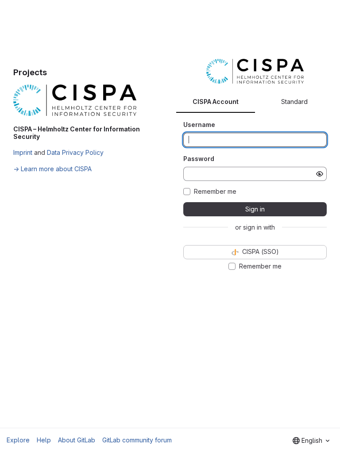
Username (199, 124)
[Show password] (320, 174)
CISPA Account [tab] (216, 101)
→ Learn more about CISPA (52, 169)
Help (44, 440)
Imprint (22, 152)
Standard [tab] (294, 101)
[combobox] (311, 440)
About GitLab (76, 440)
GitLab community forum (137, 440)
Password (198, 158)
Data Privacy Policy (75, 152)
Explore (18, 440)
